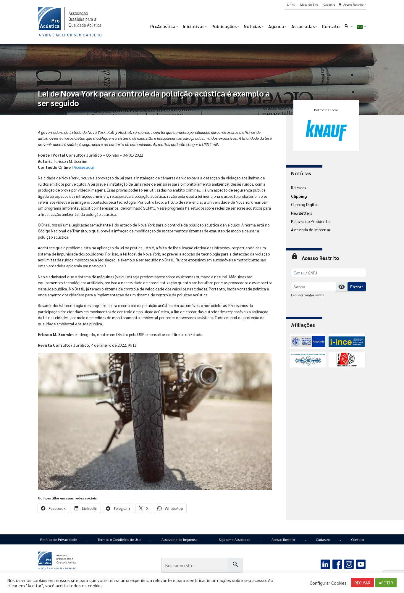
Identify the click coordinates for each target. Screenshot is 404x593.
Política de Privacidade (58, 539)
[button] (348, 28)
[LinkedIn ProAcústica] (325, 563)
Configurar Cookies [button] (328, 583)
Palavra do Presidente (310, 221)
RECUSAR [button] (362, 582)
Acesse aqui (84, 167)
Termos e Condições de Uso (119, 539)
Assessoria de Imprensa (310, 229)
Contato (357, 539)
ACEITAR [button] (386, 582)
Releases (298, 187)
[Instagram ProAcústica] (348, 563)
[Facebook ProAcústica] (337, 563)
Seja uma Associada (235, 539)
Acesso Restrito (283, 539)
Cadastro (323, 539)
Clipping (299, 196)
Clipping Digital (304, 204)
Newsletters (301, 213)
